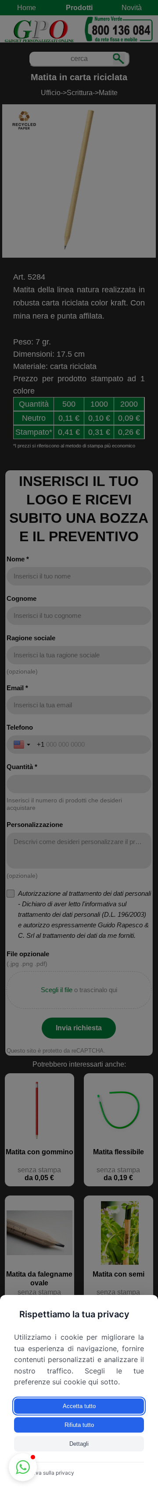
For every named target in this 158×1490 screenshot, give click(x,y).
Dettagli (79, 1443)
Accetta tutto (79, 1406)
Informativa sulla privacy (44, 1472)
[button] (23, 1467)
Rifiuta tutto (79, 1425)
